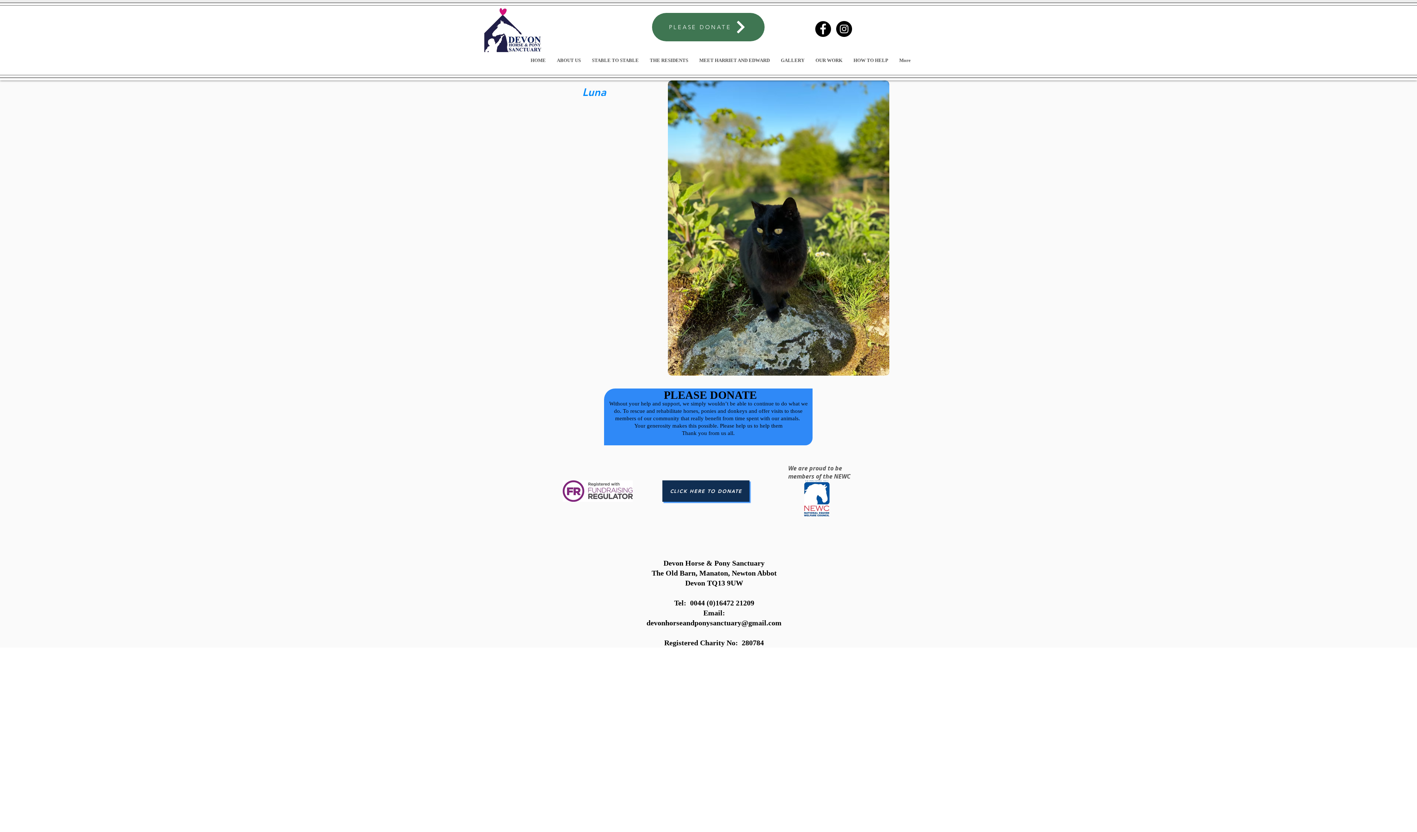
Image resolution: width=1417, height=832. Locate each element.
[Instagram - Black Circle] (844, 29)
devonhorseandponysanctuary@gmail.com (714, 623)
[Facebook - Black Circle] (823, 29)
